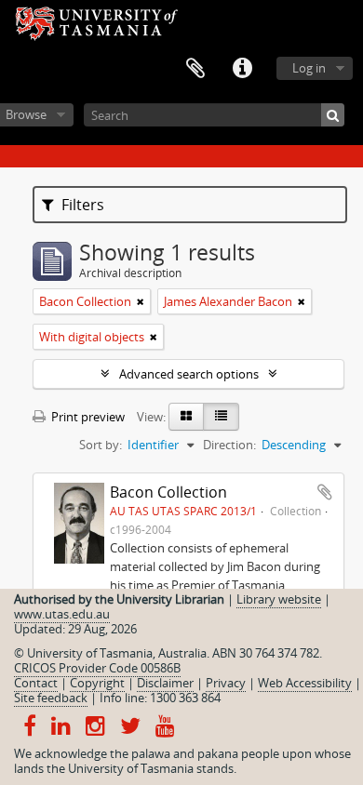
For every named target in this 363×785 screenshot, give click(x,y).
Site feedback (50, 697)
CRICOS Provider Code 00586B (97, 667)
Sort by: (100, 444)
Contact (36, 682)
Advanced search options (189, 374)
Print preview (86, 416)
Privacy (226, 682)
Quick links (242, 69)
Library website (278, 599)
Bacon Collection (168, 492)
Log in (309, 68)
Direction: (229, 444)
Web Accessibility (305, 682)
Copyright (97, 682)
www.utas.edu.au (62, 613)
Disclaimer (165, 682)
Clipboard (195, 69)
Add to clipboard (325, 492)
